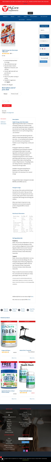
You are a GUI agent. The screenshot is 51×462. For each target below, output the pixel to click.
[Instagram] (44, 48)
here (32, 296)
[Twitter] (42, 48)
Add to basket (7, 105)
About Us (9, 421)
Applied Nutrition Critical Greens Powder (8, 391)
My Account (9, 440)
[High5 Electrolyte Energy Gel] (9, 34)
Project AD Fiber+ (6, 350)
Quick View (14, 357)
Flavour (5, 93)
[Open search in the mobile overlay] (17, 13)
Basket (9, 442)
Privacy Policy (9, 443)
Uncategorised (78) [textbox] (44, 41)
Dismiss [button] (25, 3)
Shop (9, 438)
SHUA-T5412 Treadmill (25, 350)
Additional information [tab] (3, 122)
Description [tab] (3, 118)
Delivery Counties (9, 432)
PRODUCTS (5, 16)
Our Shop (9, 425)
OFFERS (25, 16)
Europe (9, 428)
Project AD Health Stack (26, 391)
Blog (9, 427)
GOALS (19, 16)
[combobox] (44, 41)
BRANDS (12, 16)
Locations (9, 430)
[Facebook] (40, 48)
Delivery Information (9, 445)
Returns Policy (9, 447)
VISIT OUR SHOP (44, 16)
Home (9, 419)
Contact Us (9, 423)
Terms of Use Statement (9, 449)
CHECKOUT (29, 19)
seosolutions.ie (25, 460)
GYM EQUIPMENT (33, 16)
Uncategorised (10, 112)
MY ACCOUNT (22, 19)
